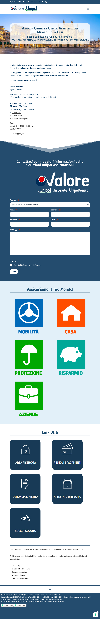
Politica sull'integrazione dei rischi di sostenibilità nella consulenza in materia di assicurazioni (46, 550)
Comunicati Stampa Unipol (22, 569)
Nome (13, 210)
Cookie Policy (21, 605)
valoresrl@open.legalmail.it (56, 601)
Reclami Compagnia (19, 572)
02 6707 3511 (16, 113)
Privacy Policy (8, 605)
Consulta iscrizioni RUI (20, 578)
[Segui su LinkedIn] (98, 612)
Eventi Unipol (17, 566)
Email (54, 220)
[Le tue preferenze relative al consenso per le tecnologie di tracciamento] (95, 614)
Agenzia (14, 200)
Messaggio (15, 230)
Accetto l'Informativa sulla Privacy (27, 265)
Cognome (56, 210)
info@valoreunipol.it (20, 119)
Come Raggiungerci (17, 134)
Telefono (15, 220)
